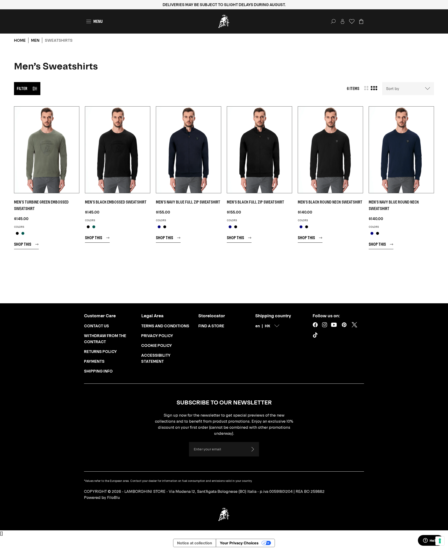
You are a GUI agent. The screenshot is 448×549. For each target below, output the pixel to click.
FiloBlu (113, 497)
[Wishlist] (352, 21)
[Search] (333, 21)
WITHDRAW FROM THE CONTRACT (105, 339)
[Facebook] (315, 324)
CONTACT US (96, 326)
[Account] (342, 21)
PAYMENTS (94, 361)
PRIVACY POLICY (157, 336)
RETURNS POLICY (100, 351)
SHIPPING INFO (98, 371)
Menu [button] (98, 21)
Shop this (22, 244)
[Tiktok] (316, 336)
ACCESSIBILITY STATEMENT (156, 358)
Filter (22, 88)
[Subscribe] (252, 449)
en (257, 326)
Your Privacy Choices (239, 543)
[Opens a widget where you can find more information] (430, 541)
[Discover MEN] (46, 150)
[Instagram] (324, 324)
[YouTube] (334, 324)
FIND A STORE (211, 326)
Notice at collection (194, 543)
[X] (354, 324)
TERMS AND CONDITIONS (165, 326)
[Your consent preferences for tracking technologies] (439, 540)
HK (267, 326)
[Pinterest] (344, 324)
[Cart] (361, 21)
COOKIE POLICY (156, 345)
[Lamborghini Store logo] (224, 21)
